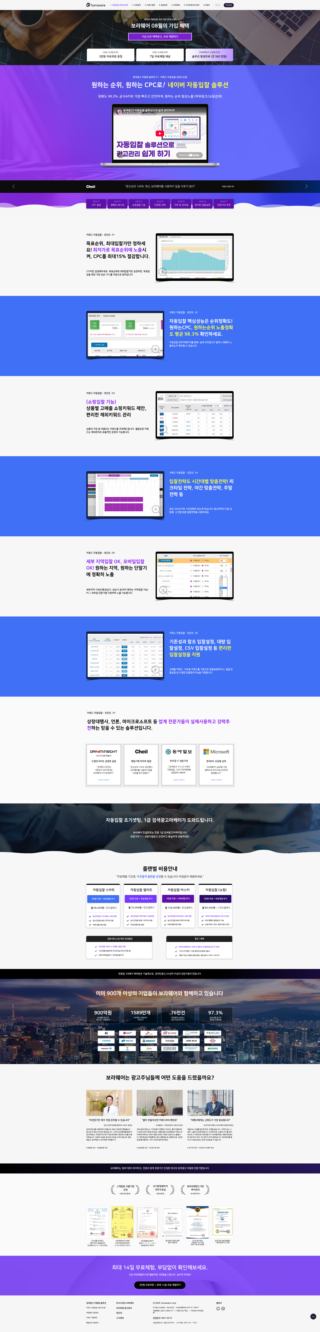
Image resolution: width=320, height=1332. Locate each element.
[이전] (13, 186)
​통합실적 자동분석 (92, 1323)
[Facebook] (223, 1308)
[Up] (313, 1316)
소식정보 (120, 1318)
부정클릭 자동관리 (92, 1313)
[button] (194, 257)
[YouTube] (218, 1308)
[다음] (307, 186)
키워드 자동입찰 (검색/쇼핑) (96, 1308)
